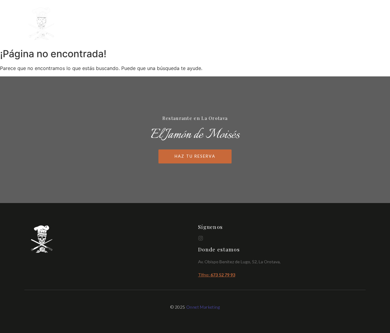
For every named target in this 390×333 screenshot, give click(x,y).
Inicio (267, 24)
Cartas (293, 24)
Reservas (352, 24)
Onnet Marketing (203, 307)
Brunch (322, 24)
